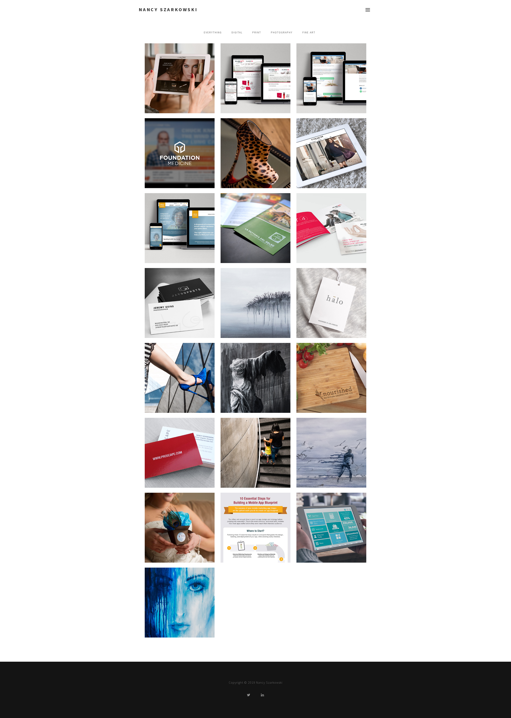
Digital (237, 32)
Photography (282, 32)
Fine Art (308, 32)
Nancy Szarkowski (168, 9)
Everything (213, 32)
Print (256, 32)
